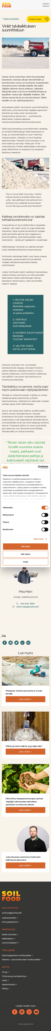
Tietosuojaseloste (25, 1024)
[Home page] (6, 4)
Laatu (4, 980)
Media (5, 988)
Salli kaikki (25, 546)
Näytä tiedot (39, 539)
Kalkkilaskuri (8, 938)
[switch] (45, 515)
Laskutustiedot (9, 917)
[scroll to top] (44, 1024)
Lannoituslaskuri (10, 942)
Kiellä (25, 562)
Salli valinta (25, 554)
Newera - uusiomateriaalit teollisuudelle (21, 959)
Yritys (4, 972)
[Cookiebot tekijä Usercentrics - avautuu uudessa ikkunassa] (38, 467)
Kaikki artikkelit (11, 19)
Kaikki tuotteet (9, 934)
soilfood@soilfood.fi (12, 913)
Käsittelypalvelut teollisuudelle (17, 955)
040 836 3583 (27, 603)
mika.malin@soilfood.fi (27, 606)
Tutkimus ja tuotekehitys (14, 976)
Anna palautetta (9, 922)
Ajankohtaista (8, 984)
